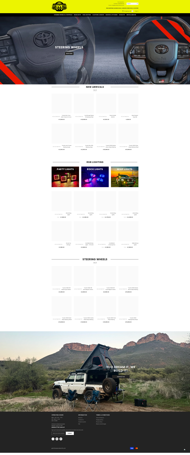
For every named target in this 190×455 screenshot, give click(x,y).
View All (95, 91)
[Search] (132, 4)
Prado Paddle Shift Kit (113, 117)
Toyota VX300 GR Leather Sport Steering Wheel (66, 289)
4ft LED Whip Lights (135, 214)
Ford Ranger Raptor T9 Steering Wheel (89, 117)
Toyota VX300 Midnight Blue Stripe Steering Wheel (133, 319)
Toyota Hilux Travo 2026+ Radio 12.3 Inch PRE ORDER (66, 117)
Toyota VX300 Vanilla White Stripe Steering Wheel (89, 319)
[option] (95, 51)
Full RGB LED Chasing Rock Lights (111, 245)
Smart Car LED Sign (68, 244)
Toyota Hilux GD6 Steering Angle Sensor (89, 147)
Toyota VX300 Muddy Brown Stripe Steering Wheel (111, 147)
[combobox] (131, 4)
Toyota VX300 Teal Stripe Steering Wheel (111, 319)
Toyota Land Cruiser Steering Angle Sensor (66, 147)
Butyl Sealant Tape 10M (135, 117)
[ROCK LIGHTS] (95, 177)
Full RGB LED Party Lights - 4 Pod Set (89, 244)
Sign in (136, 11)
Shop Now (69, 55)
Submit (70, 434)
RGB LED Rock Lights (135, 244)
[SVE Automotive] (95, 372)
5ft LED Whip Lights (113, 214)
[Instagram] (57, 439)
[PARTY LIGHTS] (65, 177)
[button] (1, 51)
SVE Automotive (56, 117)
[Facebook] (53, 439)
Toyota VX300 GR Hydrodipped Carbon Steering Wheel (110, 289)
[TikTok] (60, 439)
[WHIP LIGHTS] (124, 177)
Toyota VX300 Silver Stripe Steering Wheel (133, 147)
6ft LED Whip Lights (91, 214)
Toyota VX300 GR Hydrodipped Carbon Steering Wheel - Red (88, 289)
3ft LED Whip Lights (68, 214)
